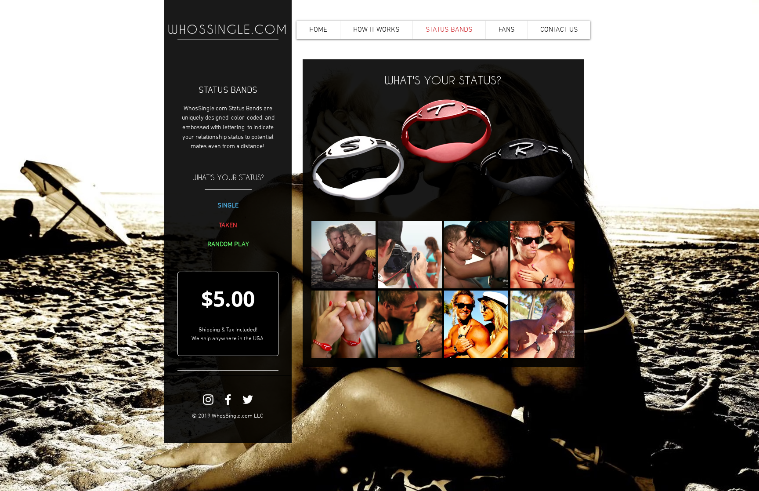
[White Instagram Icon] (208, 400)
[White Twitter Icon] (248, 400)
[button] (343, 254)
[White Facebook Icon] (228, 400)
